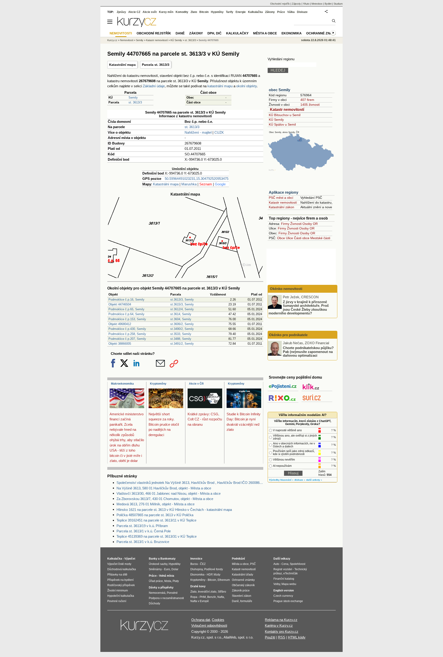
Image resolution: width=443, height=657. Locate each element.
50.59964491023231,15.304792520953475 (196, 179)
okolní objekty (246, 86)
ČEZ (203, 564)
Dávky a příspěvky (161, 587)
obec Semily (279, 90)
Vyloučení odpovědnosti (209, 625)
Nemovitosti (126, 40)
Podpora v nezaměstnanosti (166, 598)
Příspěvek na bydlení (120, 580)
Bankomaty (168, 558)
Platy (176, 581)
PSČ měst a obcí (281, 197)
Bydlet (328, 3)
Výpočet (129, 558)
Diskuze (302, 12)
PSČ (253, 564)
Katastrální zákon (281, 207)
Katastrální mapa (122, 64)
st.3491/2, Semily (182, 343)
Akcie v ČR (196, 383)
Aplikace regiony (283, 192)
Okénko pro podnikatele (288, 335)
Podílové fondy (213, 569)
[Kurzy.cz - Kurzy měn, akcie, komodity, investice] (136, 26)
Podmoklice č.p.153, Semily (127, 319)
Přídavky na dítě (117, 574)
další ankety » (314, 480)
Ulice (289, 238)
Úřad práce (156, 581)
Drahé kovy (198, 586)
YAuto (306, 3)
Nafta (220, 597)
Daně (180, 33)
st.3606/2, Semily (182, 324)
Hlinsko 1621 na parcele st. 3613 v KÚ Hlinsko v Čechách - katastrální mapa (174, 510)
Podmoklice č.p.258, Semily (127, 334)
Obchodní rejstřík (280, 3)
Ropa (193, 597)
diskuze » (299, 480)
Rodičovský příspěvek (121, 585)
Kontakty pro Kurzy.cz (281, 631)
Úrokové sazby (158, 564)
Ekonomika (291, 33)
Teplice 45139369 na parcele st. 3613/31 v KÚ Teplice (157, 536)
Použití (270, 637)
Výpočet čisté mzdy (119, 564)
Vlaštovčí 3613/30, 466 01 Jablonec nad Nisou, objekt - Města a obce (169, 493)
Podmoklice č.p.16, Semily (126, 299)
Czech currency (283, 595)
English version (283, 590)
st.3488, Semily (180, 339)
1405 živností (310, 104)
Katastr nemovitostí (287, 110)
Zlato (194, 12)
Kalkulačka (255, 12)
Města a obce (265, 33)
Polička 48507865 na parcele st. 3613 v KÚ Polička (155, 515)
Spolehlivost (297, 564)
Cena (284, 564)
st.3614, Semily (180, 314)
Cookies (218, 620)
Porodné (172, 592)
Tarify (229, 12)
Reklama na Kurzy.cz (281, 620)
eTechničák (290, 573)
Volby (276, 584)
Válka (291, 12)
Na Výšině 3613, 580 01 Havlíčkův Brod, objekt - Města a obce (164, 488)
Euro (167, 569)
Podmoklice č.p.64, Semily (126, 314)
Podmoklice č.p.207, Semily (127, 339)
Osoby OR (310, 224)
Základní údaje (154, 86)
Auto (276, 564)
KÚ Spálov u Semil (282, 124)
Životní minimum (117, 590)
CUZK (219, 132)
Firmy (285, 224)
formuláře (246, 601)
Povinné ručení (116, 601)
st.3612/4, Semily (182, 309)
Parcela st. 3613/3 (155, 64)
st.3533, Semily (180, 334)
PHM (203, 597)
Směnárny (155, 569)
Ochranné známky (322, 33)
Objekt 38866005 (119, 343)
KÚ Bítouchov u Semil (284, 115)
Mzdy (217, 574)
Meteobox (317, 3)
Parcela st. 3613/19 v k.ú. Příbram (142, 526)
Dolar (174, 569)
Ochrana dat (200, 620)
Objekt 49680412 (119, 324)
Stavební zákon (241, 595)
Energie (241, 12)
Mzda (167, 581)
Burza (194, 564)
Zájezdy (296, 3)
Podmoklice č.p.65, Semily (126, 309)
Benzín (211, 597)
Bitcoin (204, 12)
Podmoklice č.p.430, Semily (127, 329)
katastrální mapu (220, 86)
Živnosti (296, 224)
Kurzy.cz (112, 40)
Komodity (182, 12)
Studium (338, 3)
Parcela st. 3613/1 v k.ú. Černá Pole (144, 531)
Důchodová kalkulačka (121, 569)
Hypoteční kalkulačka (120, 595)
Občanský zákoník (243, 585)
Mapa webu (288, 584)
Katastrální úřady (242, 574)
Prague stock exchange (288, 601)
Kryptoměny (158, 383)
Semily (133, 97)
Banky (153, 558)
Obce (281, 238)
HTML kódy (296, 637)
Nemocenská (157, 592)
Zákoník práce (241, 590)
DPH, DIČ (214, 33)
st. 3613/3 (135, 102)
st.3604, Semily (180, 319)
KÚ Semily (276, 119)
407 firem (307, 100)
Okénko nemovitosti (285, 289)
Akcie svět (150, 12)
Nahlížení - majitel (198, 132)
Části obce (301, 238)
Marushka (189, 184)
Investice (196, 558)
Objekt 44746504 (119, 304)
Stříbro (222, 591)
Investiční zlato (207, 591)
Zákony (270, 12)
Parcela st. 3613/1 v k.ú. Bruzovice (143, 542)
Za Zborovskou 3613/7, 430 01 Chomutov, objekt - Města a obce (165, 499)
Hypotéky (217, 12)
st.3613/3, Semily (182, 299)
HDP (209, 574)
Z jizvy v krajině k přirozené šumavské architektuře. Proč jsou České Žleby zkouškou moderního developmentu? (299, 307)
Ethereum (224, 580)
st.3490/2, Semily (182, 329)
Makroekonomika (122, 383)
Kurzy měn (166, 12)
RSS (281, 637)
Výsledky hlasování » (281, 480)
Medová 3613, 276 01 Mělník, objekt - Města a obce (156, 504)
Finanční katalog (283, 578)
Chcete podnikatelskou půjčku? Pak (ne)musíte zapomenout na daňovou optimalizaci (308, 351)
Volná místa (166, 575)
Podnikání (238, 558)
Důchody (154, 603)
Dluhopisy (196, 569)
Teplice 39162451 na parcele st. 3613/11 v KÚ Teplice (156, 520)
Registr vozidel (282, 569)
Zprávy (121, 12)
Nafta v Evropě (199, 601)
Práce (281, 12)
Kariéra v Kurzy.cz (279, 625)
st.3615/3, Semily (182, 304)
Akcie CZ (134, 12)
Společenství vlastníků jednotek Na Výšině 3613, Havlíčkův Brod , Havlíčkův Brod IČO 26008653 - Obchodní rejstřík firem (190, 483)
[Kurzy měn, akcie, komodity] (145, 628)
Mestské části (320, 238)
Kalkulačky (237, 33)
